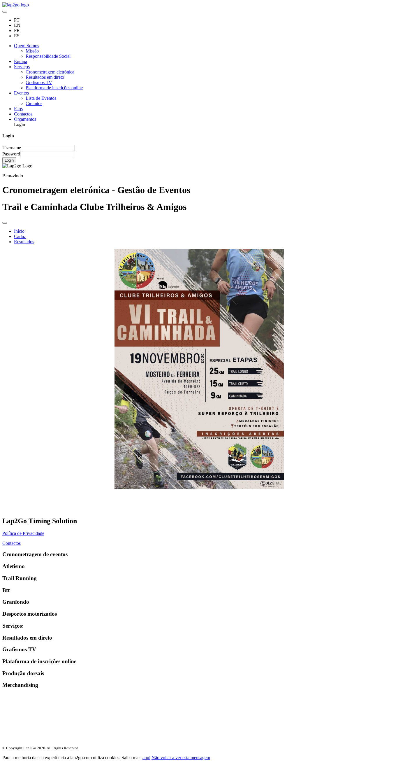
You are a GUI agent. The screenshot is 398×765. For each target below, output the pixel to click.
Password (11, 153)
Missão (32, 50)
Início (19, 231)
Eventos (21, 92)
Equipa (20, 61)
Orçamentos (25, 119)
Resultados (24, 241)
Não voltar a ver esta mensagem (181, 757)
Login (9, 160)
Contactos (23, 113)
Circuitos (34, 103)
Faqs (18, 108)
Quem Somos (26, 45)
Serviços (22, 66)
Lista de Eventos (41, 98)
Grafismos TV (39, 82)
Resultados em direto (45, 77)
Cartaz (20, 236)
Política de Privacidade (23, 533)
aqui (146, 757)
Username (11, 147)
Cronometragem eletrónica (50, 71)
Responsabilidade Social (48, 56)
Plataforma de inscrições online (54, 87)
